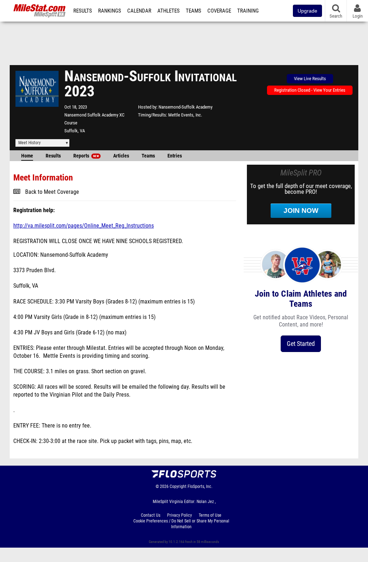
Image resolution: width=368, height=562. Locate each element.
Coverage (219, 11)
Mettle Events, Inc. (185, 115)
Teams (193, 11)
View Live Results (310, 78)
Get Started (301, 343)
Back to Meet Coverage (52, 192)
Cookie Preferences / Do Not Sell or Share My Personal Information (181, 523)
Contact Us (150, 515)
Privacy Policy (179, 515)
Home (27, 156)
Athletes (168, 11)
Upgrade (307, 11)
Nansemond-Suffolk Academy (185, 107)
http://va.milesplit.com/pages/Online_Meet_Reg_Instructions (83, 226)
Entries (174, 156)
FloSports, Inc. (200, 486)
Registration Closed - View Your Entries (309, 90)
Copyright (178, 486)
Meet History (29, 142)
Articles (121, 156)
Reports (86, 156)
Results (82, 11)
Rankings (109, 11)
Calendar (139, 11)
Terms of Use (210, 515)
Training (248, 11)
